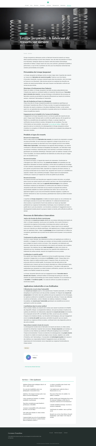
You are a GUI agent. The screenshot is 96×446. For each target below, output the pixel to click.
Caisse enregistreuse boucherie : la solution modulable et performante (33, 399)
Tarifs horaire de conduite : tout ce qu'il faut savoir (61, 410)
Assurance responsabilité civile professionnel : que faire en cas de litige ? (34, 408)
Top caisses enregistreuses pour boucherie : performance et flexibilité (33, 404)
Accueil (27, 5)
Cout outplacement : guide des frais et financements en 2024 (59, 389)
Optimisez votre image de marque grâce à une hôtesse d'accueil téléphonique (34, 394)
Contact (66, 432)
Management (56, 5)
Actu (31, 5)
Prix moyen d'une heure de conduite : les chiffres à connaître (60, 394)
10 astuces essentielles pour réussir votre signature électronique (60, 385)
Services (69, 5)
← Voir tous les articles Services (32, 366)
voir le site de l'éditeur (55, 124)
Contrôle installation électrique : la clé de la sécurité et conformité (60, 405)
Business (36, 5)
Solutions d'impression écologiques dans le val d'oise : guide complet (34, 385)
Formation (42, 5)
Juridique (49, 5)
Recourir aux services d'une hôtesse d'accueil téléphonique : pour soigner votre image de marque (61, 415)
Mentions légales (58, 432)
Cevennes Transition (15, 433)
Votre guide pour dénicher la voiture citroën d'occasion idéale (34, 413)
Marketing (63, 5)
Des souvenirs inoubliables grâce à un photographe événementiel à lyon (32, 389)
